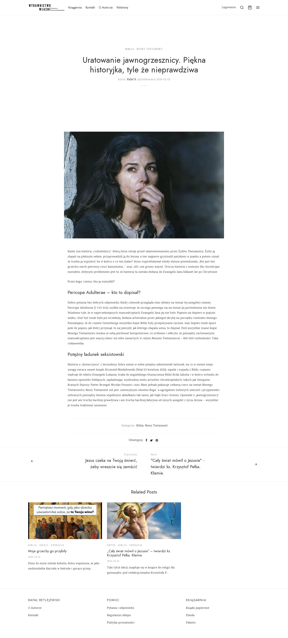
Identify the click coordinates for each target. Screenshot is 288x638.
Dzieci (43, 545)
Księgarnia (75, 7)
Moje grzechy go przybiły (47, 551)
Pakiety (191, 623)
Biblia (129, 49)
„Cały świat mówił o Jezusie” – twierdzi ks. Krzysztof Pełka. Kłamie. (139, 553)
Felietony (122, 7)
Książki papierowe (197, 608)
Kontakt (90, 7)
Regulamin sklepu (119, 615)
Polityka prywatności (120, 623)
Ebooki (190, 615)
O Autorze (106, 7)
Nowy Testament (150, 49)
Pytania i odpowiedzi (120, 608)
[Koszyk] (250, 8)
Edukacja (57, 545)
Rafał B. (131, 79)
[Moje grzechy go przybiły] (65, 520)
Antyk (111, 545)
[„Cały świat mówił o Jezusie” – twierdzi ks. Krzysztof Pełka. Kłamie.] (144, 520)
